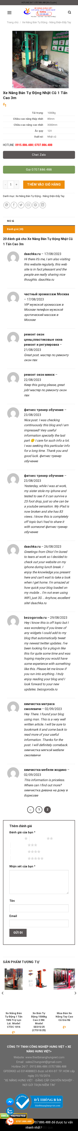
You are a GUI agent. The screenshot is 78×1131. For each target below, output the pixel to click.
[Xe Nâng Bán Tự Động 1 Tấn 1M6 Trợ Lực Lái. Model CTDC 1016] (13, 979)
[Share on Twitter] (21, 205)
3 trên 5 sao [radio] (19, 845)
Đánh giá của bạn (22, 832)
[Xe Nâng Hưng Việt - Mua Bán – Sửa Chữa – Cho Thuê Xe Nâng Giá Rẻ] (40, 12)
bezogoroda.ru (47, 689)
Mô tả (10, 220)
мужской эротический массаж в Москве (43, 315)
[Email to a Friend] (28, 205)
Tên (12, 901)
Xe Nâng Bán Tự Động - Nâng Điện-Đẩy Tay (46, 22)
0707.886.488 (57, 1066)
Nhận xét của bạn (22, 866)
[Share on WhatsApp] (6, 205)
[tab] (39, 221)
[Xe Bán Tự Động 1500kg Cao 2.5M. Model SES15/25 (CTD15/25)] (39, 979)
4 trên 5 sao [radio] (19, 851)
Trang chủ (12, 22)
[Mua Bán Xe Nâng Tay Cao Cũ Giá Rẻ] (64, 979)
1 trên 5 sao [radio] (15, 838)
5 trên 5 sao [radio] (19, 858)
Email (13, 916)
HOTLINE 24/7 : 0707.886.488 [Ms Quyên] (39, 2)
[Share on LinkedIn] (42, 205)
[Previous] (3, 1001)
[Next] (75, 1001)
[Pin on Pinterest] (35, 205)
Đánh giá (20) (15, 229)
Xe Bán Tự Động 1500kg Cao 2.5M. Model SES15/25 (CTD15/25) (39, 1022)
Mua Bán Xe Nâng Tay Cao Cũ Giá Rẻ (64, 1017)
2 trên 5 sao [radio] (38, 838)
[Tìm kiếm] (69, 12)
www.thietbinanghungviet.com (44, 1057)
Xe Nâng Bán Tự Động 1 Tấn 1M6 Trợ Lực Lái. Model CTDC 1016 (13, 1020)
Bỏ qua (48, 1127)
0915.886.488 (38, 1066)
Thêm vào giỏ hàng (44, 184)
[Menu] (9, 12)
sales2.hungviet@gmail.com (44, 1062)
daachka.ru (46, 279)
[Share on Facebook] (14, 205)
